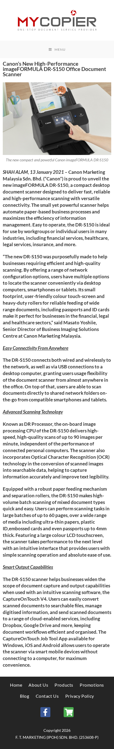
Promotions (92, 684)
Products (64, 684)
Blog (24, 696)
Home (16, 684)
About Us (38, 684)
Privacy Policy (79, 696)
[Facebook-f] (45, 712)
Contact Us (47, 696)
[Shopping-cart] (69, 712)
